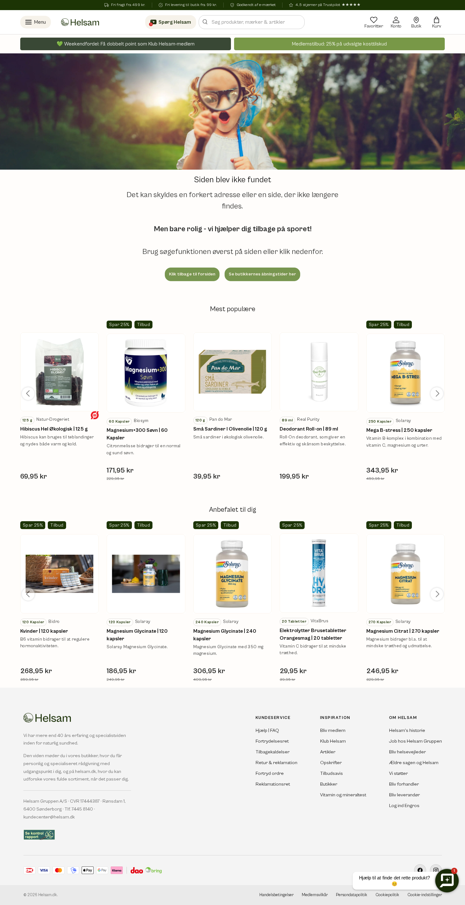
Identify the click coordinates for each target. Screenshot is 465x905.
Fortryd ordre (270, 773)
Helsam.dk (47, 895)
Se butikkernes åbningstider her (262, 274)
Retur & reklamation (276, 762)
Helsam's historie (407, 730)
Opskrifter (331, 762)
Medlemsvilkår (315, 895)
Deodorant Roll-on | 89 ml (309, 429)
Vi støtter (398, 773)
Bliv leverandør (404, 795)
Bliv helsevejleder (407, 752)
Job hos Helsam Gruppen (415, 741)
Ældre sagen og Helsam (413, 762)
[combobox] (252, 22)
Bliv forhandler (404, 784)
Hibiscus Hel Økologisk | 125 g (54, 429)
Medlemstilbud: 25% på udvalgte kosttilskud (339, 44)
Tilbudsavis (331, 773)
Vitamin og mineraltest (343, 795)
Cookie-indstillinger (424, 895)
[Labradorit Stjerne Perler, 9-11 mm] (59, 371)
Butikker (328, 784)
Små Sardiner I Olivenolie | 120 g (230, 429)
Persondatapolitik (351, 895)
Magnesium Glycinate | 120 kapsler (137, 635)
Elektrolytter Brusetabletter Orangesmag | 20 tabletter (313, 634)
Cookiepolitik (387, 895)
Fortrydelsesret (272, 741)
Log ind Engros (404, 805)
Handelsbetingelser (276, 895)
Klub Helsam (333, 741)
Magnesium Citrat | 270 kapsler (402, 631)
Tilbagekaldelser (272, 752)
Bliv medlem (332, 730)
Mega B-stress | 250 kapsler (399, 430)
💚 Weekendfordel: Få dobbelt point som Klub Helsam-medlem (126, 44)
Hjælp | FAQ (267, 730)
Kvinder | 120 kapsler (44, 631)
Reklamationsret (273, 784)
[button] (436, 22)
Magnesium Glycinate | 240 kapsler (224, 635)
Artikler (327, 752)
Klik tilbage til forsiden (192, 274)
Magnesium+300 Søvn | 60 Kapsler (137, 434)
